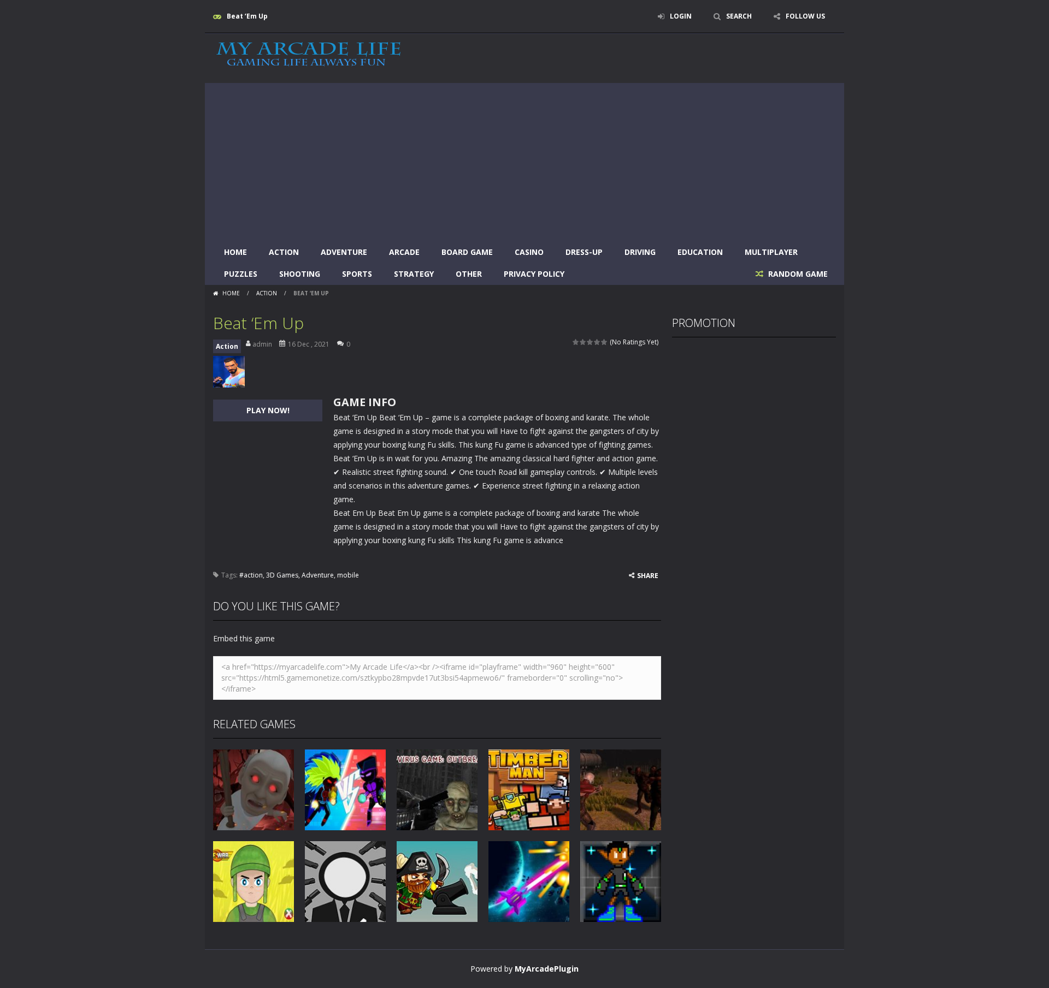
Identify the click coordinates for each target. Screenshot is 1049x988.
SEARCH (739, 16)
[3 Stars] (590, 342)
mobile (348, 575)
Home (235, 252)
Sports (357, 274)
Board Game (467, 252)
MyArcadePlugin (547, 968)
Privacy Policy (534, 274)
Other (469, 274)
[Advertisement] (524, 159)
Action (284, 252)
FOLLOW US (805, 16)
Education (700, 252)
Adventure (344, 252)
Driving (640, 252)
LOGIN (681, 16)
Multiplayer (771, 252)
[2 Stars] (583, 342)
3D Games (282, 575)
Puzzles (240, 274)
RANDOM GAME (797, 274)
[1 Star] (576, 342)
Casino (529, 252)
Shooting (299, 274)
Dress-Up (584, 252)
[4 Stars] (597, 342)
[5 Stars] (604, 342)
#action (251, 575)
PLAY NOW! (268, 410)
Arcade (404, 252)
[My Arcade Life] (308, 55)
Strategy (414, 274)
